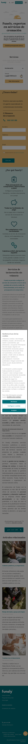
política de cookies (14, 397)
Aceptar (14, 410)
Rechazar (14, 401)
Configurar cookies (14, 406)
